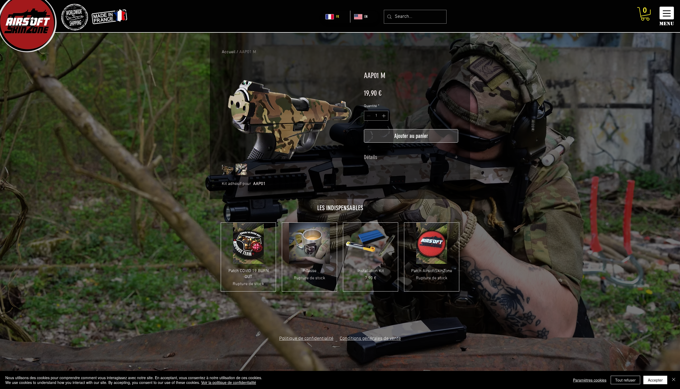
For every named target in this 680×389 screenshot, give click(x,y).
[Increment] (384, 115)
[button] (645, 13)
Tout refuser (625, 380)
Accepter (655, 380)
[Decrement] (368, 115)
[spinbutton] (376, 115)
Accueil (228, 52)
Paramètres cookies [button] (589, 380)
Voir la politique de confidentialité (228, 382)
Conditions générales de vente (370, 338)
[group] (340, 257)
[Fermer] (673, 380)
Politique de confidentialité (306, 338)
